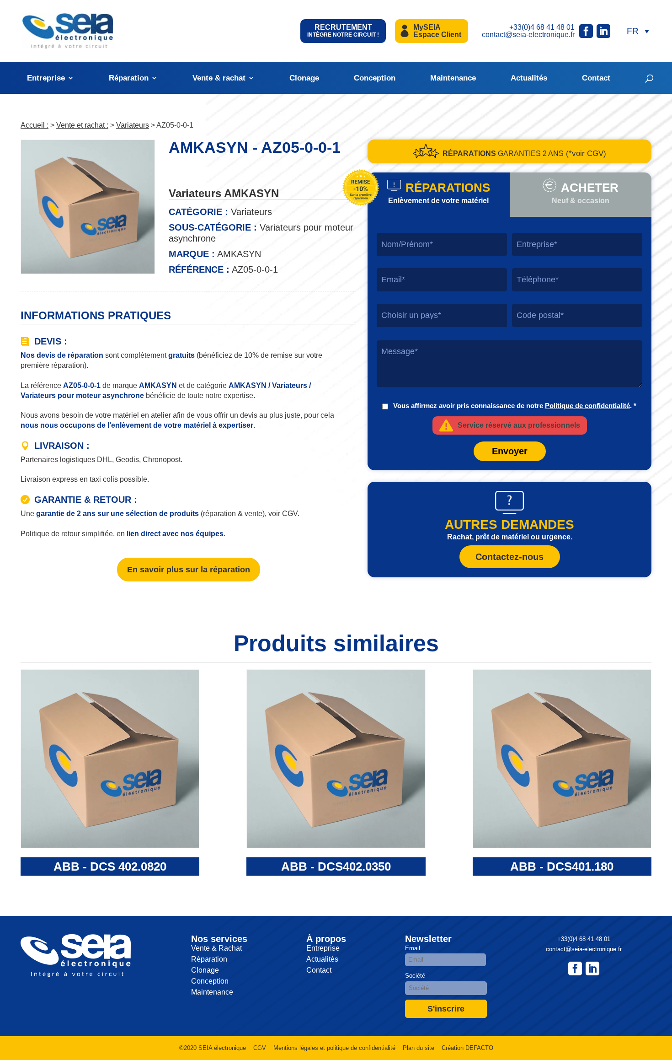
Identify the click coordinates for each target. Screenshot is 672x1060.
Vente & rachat (218, 78)
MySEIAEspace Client (437, 30)
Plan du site (418, 1047)
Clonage (304, 78)
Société (415, 975)
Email (412, 948)
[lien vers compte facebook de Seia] (586, 31)
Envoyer (510, 451)
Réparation (129, 78)
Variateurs (132, 125)
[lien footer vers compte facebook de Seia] (575, 968)
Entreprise (46, 78)
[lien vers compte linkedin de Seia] (603, 31)
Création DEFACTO (467, 1047)
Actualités (529, 78)
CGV (259, 1047)
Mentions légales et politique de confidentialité (334, 1047)
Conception (374, 78)
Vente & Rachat (216, 948)
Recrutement (343, 30)
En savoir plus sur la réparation (188, 569)
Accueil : (34, 125)
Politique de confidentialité (587, 405)
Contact (596, 78)
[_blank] (592, 968)
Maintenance (453, 78)
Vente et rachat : (82, 125)
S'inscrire (445, 1008)
